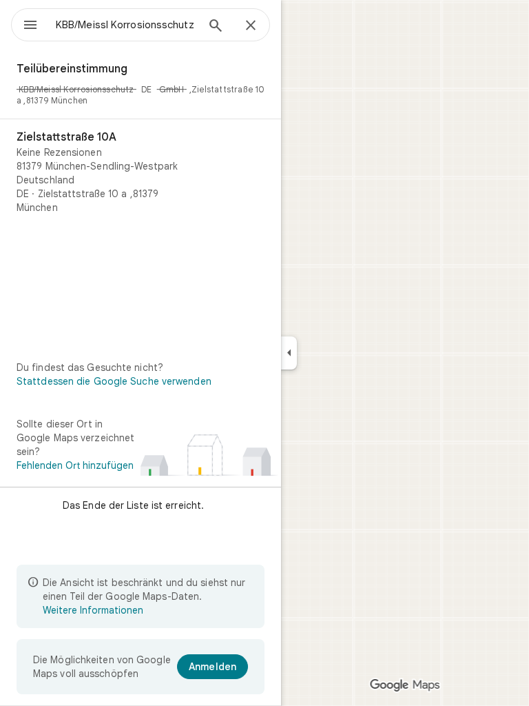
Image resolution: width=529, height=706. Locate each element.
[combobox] (126, 25)
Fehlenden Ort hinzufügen (75, 465)
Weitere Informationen (93, 610)
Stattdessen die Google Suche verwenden (114, 381)
